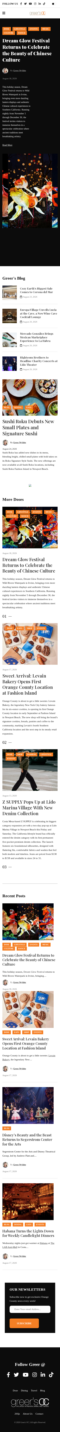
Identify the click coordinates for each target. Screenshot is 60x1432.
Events (34, 29)
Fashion (31, 754)
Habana (44, 1243)
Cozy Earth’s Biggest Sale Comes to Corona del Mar (36, 290)
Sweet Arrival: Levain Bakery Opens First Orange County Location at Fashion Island (27, 684)
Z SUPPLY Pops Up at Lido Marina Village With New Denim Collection (29, 807)
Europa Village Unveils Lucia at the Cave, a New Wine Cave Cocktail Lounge (38, 313)
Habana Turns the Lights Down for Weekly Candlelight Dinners (28, 1233)
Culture (8, 33)
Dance (21, 33)
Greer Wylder (19, 70)
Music (45, 29)
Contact (39, 1413)
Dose (6, 29)
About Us (27, 1413)
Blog (6, 407)
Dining (18, 407)
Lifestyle (19, 29)
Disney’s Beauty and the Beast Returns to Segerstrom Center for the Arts (27, 1139)
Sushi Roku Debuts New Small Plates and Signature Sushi (28, 427)
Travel (34, 1390)
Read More (7, 145)
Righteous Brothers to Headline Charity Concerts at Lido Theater (39, 361)
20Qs (17, 1413)
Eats (28, 407)
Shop (29, 628)
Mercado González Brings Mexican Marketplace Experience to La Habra (36, 337)
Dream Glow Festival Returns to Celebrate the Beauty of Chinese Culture (27, 50)
